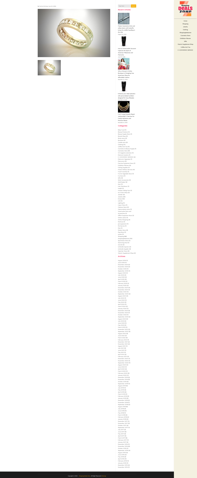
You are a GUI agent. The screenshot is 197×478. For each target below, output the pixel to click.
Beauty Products (123, 132)
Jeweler (120, 194)
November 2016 (123, 446)
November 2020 (123, 360)
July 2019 (121, 388)
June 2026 (121, 262)
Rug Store (121, 232)
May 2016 (121, 457)
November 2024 (123, 289)
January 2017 (122, 442)
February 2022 (122, 340)
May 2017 (121, 434)
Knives (120, 199)
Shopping (185, 24)
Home (185, 21)
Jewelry (185, 26)
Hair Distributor (122, 186)
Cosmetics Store (185, 35)
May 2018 (121, 413)
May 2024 (121, 302)
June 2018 (121, 411)
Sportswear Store (123, 240)
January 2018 (122, 419)
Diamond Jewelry (123, 155)
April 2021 (121, 354)
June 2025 (121, 277)
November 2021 (123, 344)
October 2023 (122, 314)
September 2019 (123, 383)
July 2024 (121, 298)
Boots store (121, 138)
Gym (119, 184)
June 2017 (121, 431)
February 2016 (122, 461)
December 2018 (123, 400)
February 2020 (122, 373)
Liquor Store (121, 205)
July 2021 (121, 348)
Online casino (122, 217)
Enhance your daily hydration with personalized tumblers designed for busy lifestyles (126, 96)
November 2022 (123, 329)
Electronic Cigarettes (124, 159)
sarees (120, 234)
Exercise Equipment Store (125, 163)
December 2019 (123, 377)
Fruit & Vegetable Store (125, 173)
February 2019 (122, 396)
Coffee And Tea (185, 47)
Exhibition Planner (185, 38)
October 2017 (122, 425)
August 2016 (122, 452)
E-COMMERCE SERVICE (185, 50)
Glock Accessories (123, 180)
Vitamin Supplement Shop (185, 44)
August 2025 (122, 273)
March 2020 (122, 371)
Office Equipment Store (125, 215)
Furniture (121, 176)
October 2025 (122, 269)
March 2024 (122, 306)
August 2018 (122, 406)
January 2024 (122, 308)
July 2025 (121, 275)
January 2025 (122, 285)
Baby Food (121, 130)
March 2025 (121, 281)
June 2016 (121, 454)
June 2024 (121, 300)
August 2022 (122, 333)
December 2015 (123, 465)
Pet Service (121, 226)
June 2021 (121, 350)
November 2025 (123, 266)
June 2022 (121, 335)
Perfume (120, 222)
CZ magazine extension (125, 153)
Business (120, 140)
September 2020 (123, 363)
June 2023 (121, 323)
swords (120, 244)
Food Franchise (122, 171)
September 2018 (123, 404)
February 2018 (122, 417)
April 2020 (121, 369)
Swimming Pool (122, 242)
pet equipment (122, 224)
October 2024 (122, 292)
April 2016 (121, 459)
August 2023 (122, 319)
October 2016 (122, 448)
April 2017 (121, 436)
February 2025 (122, 283)
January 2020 (122, 375)
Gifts (185, 41)
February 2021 (122, 356)
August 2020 (122, 365)
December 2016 (123, 444)
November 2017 (123, 423)
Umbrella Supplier (123, 249)
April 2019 (121, 392)
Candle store (122, 142)
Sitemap (104, 476)
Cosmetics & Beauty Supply (126, 148)
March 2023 (121, 327)
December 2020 (123, 358)
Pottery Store (122, 230)
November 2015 (123, 467)
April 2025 (121, 279)
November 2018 (123, 402)
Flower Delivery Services (125, 169)
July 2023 (121, 321)
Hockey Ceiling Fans (124, 190)
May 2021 (121, 352)
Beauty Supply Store (124, 134)
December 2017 (123, 421)
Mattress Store (122, 207)
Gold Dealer (121, 182)
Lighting (120, 203)
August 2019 (122, 385)
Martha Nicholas (43, 6)
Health (120, 188)
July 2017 (121, 429)
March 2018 (121, 415)
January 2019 (122, 398)
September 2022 (123, 331)
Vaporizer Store (122, 251)
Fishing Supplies (123, 167)
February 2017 (122, 440)
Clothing (185, 29)
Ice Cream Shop (123, 192)
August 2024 (122, 296)
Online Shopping (123, 219)
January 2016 (122, 463)
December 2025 (123, 264)
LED (119, 201)
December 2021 (123, 342)
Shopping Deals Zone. (85, 476)
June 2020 (121, 367)
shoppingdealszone (185, 32)
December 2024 (123, 287)
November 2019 (123, 379)
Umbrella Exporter (123, 247)
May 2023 (121, 325)
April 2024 (121, 304)
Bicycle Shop (122, 136)
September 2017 (123, 427)
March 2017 (121, 438)
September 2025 (123, 271)
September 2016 (123, 450)
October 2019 (122, 381)
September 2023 (123, 317)
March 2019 (121, 394)
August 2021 (122, 346)
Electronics (121, 161)
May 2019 (121, 390)
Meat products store (124, 209)
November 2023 (123, 312)
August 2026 (122, 260)
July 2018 (121, 408)
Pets (119, 228)
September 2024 (123, 294)
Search (133, 6)
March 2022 (121, 337)
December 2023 (123, 310)
